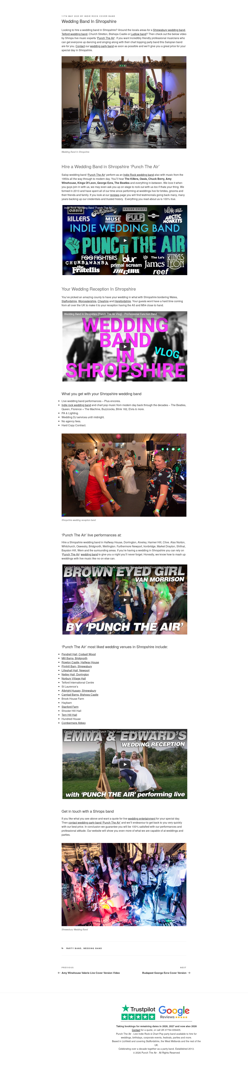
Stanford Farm (70, 707)
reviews (114, 195)
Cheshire (103, 301)
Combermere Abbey (74, 723)
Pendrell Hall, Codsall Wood (79, 654)
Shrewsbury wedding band (169, 30)
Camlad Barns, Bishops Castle (80, 694)
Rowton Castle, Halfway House (80, 662)
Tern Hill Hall (69, 715)
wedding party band (102, 46)
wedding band (89, 554)
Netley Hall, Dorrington (75, 674)
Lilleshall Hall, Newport (75, 670)
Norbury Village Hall (74, 678)
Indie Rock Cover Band (99, 16)
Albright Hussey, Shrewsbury (79, 690)
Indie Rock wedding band (138, 175)
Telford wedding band (74, 34)
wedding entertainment (141, 818)
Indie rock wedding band (76, 405)
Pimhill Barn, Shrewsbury (77, 666)
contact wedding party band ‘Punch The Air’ (94, 822)
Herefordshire (123, 301)
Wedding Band (92, 948)
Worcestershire (87, 301)
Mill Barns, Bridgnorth (74, 658)
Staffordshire (69, 301)
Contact (80, 46)
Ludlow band (138, 34)
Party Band (74, 948)
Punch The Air (105, 38)
